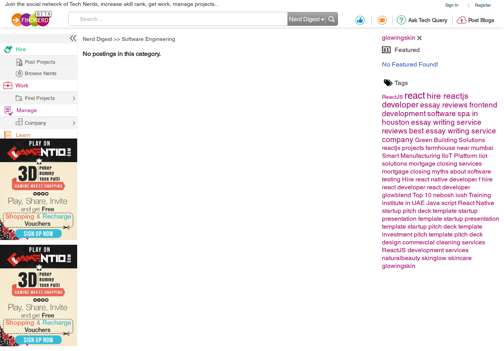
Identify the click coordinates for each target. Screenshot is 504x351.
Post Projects (40, 62)
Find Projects (40, 98)
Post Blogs (481, 20)
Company (35, 123)
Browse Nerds (41, 73)
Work (21, 85)
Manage (27, 110)
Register (483, 4)
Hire (21, 49)
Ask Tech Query (427, 20)
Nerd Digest (97, 39)
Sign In (451, 4)
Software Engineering (148, 39)
